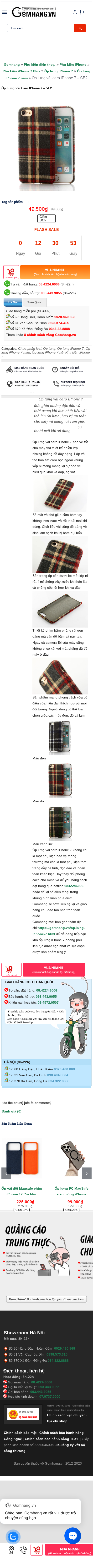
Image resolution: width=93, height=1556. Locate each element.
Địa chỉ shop (57, 1421)
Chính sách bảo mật (20, 1433)
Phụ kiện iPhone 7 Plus (21, 71)
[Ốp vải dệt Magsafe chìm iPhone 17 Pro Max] (21, 1157)
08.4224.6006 (49, 284)
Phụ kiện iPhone (73, 64)
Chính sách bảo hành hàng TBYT (52, 1439)
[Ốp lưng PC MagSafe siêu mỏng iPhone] (71, 1157)
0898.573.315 (58, 323)
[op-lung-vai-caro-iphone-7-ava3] (46, 146)
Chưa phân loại (29, 348)
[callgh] (23, 1546)
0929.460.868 (64, 317)
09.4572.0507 (48, 1002)
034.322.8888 (58, 1081)
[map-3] (11, 1546)
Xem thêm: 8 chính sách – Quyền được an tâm (46, 1299)
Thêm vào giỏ (11, 278)
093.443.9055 (51, 293)
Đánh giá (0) (11, 1111)
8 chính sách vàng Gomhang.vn (50, 335)
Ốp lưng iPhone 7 (58, 71)
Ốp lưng (49, 348)
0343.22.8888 (59, 329)
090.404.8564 (57, 1075)
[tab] (13, 393)
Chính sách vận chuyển (66, 1415)
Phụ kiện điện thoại (40, 64)
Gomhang (12, 64)
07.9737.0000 (49, 1396)
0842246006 (73, 886)
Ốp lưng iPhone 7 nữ (47, 352)
